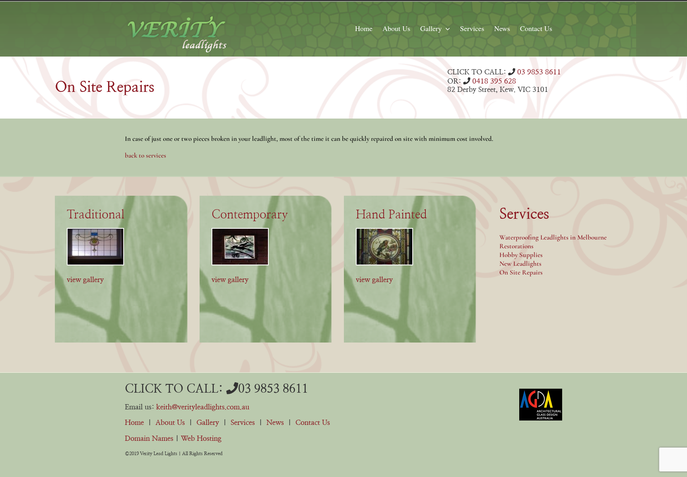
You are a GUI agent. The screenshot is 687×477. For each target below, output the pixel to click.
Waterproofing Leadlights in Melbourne (553, 237)
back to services (145, 155)
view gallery (85, 280)
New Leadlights (520, 263)
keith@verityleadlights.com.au (202, 407)
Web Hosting (201, 438)
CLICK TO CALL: (504, 72)
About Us (170, 422)
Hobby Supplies (521, 255)
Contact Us (312, 422)
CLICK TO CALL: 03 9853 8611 (216, 389)
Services (243, 422)
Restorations (516, 246)
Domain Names (149, 438)
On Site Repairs (521, 272)
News (275, 422)
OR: (481, 81)
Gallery (207, 422)
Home (134, 422)
